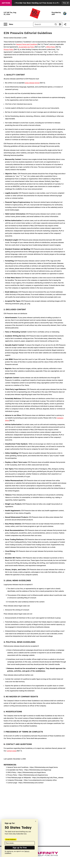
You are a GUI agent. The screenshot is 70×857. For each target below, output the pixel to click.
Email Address (11, 839)
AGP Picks (6, 3)
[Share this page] (65, 24)
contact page (11, 751)
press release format (32, 83)
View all (65, 3)
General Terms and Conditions (26, 44)
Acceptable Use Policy (26, 47)
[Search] (56, 24)
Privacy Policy (8, 49)
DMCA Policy (50, 47)
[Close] (35, 821)
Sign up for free (20, 847)
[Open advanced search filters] (60, 24)
